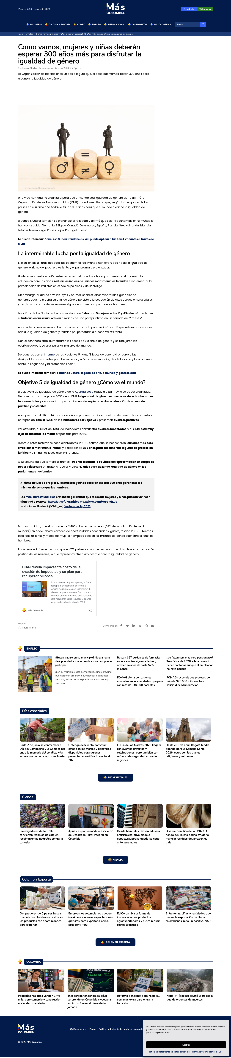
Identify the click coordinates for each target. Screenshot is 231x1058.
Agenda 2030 (84, 392)
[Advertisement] (86, 92)
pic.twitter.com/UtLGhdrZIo (98, 501)
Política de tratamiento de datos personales (169, 1051)
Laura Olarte (29, 68)
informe (49, 354)
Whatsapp (205, 9)
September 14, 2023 (77, 506)
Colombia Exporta (60, 24)
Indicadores (161, 24)
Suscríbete (189, 9)
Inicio (20, 34)
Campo (81, 24)
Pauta (92, 1029)
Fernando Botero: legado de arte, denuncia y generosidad (96, 373)
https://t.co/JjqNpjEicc (63, 501)
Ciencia (118, 860)
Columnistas (139, 24)
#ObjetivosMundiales (40, 497)
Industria (36, 24)
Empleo (96, 24)
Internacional (116, 24)
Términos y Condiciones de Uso (207, 1051)
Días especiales (117, 777)
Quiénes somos (78, 1029)
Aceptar (186, 1044)
